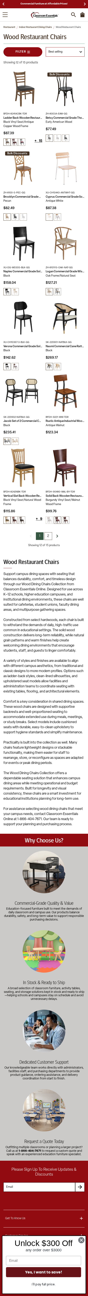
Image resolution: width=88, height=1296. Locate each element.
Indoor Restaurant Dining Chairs (35, 27)
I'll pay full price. (43, 1284)
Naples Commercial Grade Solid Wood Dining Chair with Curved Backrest (22, 271)
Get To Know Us (15, 1218)
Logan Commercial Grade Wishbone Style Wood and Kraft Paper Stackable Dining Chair (65, 271)
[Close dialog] (81, 1240)
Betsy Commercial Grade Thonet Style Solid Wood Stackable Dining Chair (65, 118)
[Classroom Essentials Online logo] (45, 15)
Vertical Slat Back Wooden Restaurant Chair (22, 496)
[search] (73, 14)
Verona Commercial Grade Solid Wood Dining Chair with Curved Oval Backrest (22, 346)
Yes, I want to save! (43, 1272)
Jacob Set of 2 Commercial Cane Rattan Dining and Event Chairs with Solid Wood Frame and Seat (22, 421)
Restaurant (9, 27)
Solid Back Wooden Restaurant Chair (65, 496)
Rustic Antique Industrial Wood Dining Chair (65, 421)
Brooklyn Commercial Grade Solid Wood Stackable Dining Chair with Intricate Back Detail (22, 197)
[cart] (82, 17)
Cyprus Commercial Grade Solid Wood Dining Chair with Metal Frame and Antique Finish (65, 197)
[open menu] (5, 14)
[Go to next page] (57, 536)
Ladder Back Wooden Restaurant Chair (22, 118)
